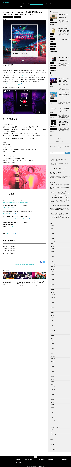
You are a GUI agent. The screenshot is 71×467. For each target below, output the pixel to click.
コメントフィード (54, 446)
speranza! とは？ (22, 3)
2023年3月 (52, 317)
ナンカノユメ (51, 41)
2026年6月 (52, 230)
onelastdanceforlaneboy (8, 213)
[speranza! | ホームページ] (6, 2)
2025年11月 (53, 241)
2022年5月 (52, 343)
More (51, 135)
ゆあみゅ (55, 70)
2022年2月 (52, 351)
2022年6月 (52, 340)
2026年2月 (52, 238)
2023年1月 (52, 322)
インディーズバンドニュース (36, 3)
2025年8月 (52, 246)
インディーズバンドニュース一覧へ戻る (25, 264)
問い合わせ (21, 6)
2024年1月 (52, 292)
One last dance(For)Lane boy (7, 17)
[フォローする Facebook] (67, 459)
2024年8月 (52, 274)
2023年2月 (52, 320)
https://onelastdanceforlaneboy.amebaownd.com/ (15, 202)
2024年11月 (53, 266)
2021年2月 (52, 381)
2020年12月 (53, 386)
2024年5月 (52, 282)
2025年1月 (52, 261)
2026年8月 (52, 225)
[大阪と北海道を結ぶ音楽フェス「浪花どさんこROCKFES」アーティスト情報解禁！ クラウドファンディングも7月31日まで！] (53, 32)
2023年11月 (53, 297)
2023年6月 (52, 310)
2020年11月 (53, 389)
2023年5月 (52, 312)
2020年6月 (52, 402)
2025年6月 (52, 251)
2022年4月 (52, 345)
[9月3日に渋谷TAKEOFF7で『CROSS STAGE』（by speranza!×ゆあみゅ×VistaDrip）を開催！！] (53, 61)
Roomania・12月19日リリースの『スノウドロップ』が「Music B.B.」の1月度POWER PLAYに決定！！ (59, 215)
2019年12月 (53, 417)
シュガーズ (51, 36)
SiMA (55, 65)
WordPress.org (53, 449)
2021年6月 (52, 371)
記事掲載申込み (53, 3)
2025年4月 (52, 256)
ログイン (52, 441)
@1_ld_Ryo (10, 226)
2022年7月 (52, 338)
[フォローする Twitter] (63, 459)
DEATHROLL (51, 112)
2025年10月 (53, 243)
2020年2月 (52, 412)
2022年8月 (52, 335)
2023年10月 (53, 299)
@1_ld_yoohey (10, 233)
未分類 (52, 429)
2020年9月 (52, 394)
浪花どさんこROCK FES (53, 46)
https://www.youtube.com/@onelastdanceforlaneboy (15, 219)
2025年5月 (52, 253)
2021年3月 (52, 379)
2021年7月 (52, 368)
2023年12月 (53, 294)
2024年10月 (53, 269)
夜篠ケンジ (51, 126)
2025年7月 (52, 248)
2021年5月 (52, 374)
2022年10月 (53, 330)
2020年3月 (52, 409)
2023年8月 (52, 305)
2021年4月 (52, 376)
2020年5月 (52, 404)
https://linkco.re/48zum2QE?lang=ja (11, 84)
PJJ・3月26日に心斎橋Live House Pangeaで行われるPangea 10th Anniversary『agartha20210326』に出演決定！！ (60, 207)
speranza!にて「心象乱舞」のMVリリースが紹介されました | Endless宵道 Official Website (60, 187)
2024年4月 (52, 284)
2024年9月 (52, 271)
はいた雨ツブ (51, 70)
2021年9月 (52, 363)
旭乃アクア (54, 126)
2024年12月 (53, 264)
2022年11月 (53, 328)
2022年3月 (52, 348)
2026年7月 (52, 228)
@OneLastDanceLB (8, 207)
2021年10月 (53, 361)
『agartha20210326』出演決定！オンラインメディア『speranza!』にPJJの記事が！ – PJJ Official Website (60, 209)
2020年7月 (52, 399)
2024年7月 (52, 276)
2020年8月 (52, 397)
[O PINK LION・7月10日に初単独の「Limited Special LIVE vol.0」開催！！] (53, 96)
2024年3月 (52, 287)
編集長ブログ (46, 3)
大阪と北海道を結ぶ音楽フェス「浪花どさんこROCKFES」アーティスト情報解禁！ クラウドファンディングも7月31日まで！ (59, 172)
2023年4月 (52, 315)
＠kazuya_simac (23, 75)
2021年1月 (52, 384)
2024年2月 (52, 289)
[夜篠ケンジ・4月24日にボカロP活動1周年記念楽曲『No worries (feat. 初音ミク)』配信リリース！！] (53, 125)
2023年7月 (52, 307)
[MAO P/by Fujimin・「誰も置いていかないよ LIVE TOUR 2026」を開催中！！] (53, 82)
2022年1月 (52, 353)
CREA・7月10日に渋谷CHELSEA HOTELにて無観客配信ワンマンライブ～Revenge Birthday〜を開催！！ (59, 199)
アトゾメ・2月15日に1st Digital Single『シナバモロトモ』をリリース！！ (38, 282)
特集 (28, 3)
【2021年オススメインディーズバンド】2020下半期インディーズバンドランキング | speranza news (59, 194)
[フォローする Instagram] (65, 459)
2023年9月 (52, 302)
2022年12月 (53, 325)
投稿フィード (53, 444)
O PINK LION (51, 98)
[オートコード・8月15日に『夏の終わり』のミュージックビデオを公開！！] (53, 18)
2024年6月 (52, 279)
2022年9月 (52, 333)
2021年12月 (53, 356)
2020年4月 (52, 407)
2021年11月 (53, 358)
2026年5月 (52, 233)
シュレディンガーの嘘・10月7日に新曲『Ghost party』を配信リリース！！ (23, 282)
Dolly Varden (52, 65)
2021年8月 (52, 366)
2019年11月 (53, 420)
